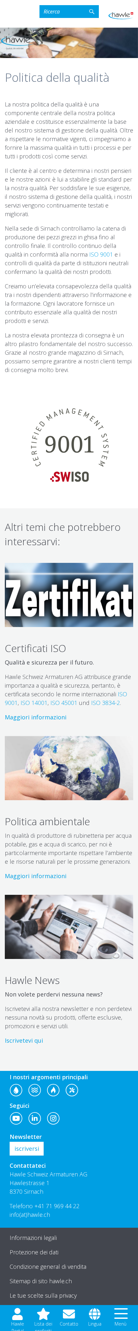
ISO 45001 (63, 703)
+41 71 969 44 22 (57, 1206)
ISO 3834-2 (105, 703)
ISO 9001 (101, 254)
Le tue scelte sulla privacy (43, 1295)
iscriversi (26, 1148)
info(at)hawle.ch (30, 1214)
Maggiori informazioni (35, 717)
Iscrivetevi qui (24, 1040)
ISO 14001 (34, 703)
